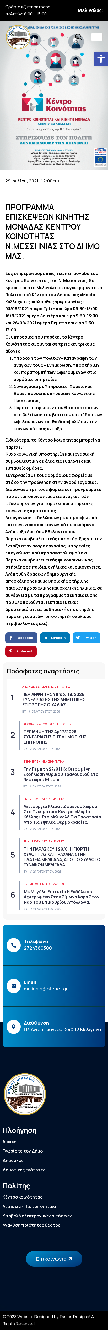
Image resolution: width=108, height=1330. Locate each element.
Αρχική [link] (10, 1141)
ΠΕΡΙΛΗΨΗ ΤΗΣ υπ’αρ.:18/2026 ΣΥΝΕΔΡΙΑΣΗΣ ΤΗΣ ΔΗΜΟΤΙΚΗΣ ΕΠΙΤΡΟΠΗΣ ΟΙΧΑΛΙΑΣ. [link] (53, 699)
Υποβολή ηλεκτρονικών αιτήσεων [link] (37, 1216)
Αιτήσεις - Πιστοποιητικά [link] (29, 1206)
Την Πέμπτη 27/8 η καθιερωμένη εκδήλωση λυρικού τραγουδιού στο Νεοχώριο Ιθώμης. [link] (61, 774)
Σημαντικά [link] (56, 761)
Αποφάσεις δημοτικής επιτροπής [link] (46, 687)
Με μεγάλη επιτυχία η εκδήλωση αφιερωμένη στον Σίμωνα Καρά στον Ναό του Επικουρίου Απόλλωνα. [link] (61, 897)
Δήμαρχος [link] (13, 1160)
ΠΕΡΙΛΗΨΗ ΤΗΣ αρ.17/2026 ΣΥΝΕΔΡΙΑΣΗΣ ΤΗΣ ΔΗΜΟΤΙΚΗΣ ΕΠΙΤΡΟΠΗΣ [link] (55, 737)
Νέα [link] (44, 761)
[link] (101, 59)
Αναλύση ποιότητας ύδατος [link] (31, 1225)
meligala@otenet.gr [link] (46, 988)
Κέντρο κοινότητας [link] (22, 1197)
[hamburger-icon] (97, 37)
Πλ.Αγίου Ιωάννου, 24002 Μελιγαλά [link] (62, 1029)
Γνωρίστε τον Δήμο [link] (23, 1151)
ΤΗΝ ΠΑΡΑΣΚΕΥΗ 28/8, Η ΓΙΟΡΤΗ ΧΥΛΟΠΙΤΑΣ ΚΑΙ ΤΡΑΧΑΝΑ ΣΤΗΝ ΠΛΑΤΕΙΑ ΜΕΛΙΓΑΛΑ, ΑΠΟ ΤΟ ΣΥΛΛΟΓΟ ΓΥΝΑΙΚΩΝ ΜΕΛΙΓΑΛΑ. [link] (62, 857)
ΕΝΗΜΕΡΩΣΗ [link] (31, 761)
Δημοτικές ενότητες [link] (24, 1170)
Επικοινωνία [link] (52, 1258)
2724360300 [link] (38, 948)
